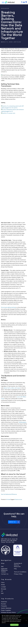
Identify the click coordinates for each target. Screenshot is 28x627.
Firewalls (4, 606)
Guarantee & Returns (18, 564)
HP (2, 591)
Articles (8, 499)
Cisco (2, 582)
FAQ (15, 568)
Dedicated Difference (4, 569)
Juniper (3, 587)
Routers (3, 604)
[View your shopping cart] (26, 2)
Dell (2, 593)
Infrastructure (18, 499)
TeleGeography (22, 422)
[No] (26, 620)
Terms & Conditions (20, 572)
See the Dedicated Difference (9, 494)
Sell (2, 566)
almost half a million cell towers (12, 388)
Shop (2, 563)
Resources (17, 566)
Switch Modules (6, 608)
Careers (3, 572)
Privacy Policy (18, 574)
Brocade (3, 589)
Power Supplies (6, 610)
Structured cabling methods (8, 307)
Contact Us (12, 522)
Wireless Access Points (8, 612)
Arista (3, 584)
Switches (4, 601)
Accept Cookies (14, 624)
